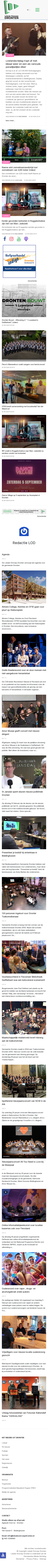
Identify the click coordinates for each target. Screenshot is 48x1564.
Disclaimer (20, 1559)
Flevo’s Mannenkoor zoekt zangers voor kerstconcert (23, 364)
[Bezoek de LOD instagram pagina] (11, 239)
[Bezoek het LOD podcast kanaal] (26, 239)
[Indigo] (19, 261)
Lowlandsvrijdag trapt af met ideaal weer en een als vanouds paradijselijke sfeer (23, 63)
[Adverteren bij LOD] (24, 511)
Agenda (5, 554)
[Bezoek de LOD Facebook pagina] (4, 239)
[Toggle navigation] (37, 10)
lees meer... (10, 120)
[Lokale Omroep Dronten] (11, 10)
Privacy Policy (32, 1559)
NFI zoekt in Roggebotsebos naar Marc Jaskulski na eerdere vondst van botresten (22, 452)
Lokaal (10, 55)
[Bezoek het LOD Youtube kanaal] (19, 239)
